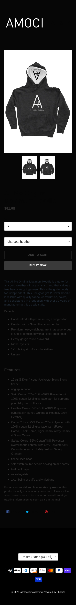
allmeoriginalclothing (31, 592)
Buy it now (38, 265)
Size (6, 219)
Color (7, 234)
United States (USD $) (36, 557)
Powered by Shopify (54, 592)
